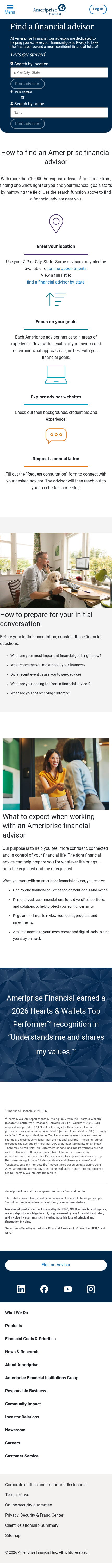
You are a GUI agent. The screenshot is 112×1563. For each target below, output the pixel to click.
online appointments (67, 268)
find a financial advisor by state (55, 282)
